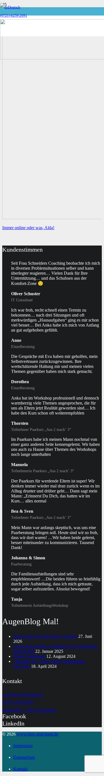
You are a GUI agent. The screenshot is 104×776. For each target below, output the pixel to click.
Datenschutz (24, 757)
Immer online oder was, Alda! (28, 227)
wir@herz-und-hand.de (22, 694)
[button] (10, 7)
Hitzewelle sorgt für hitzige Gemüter (45, 636)
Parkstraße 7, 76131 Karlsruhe (28, 710)
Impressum (22, 745)
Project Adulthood (29, 656)
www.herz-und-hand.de (38, 734)
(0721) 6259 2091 (18, 702)
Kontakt (20, 769)
